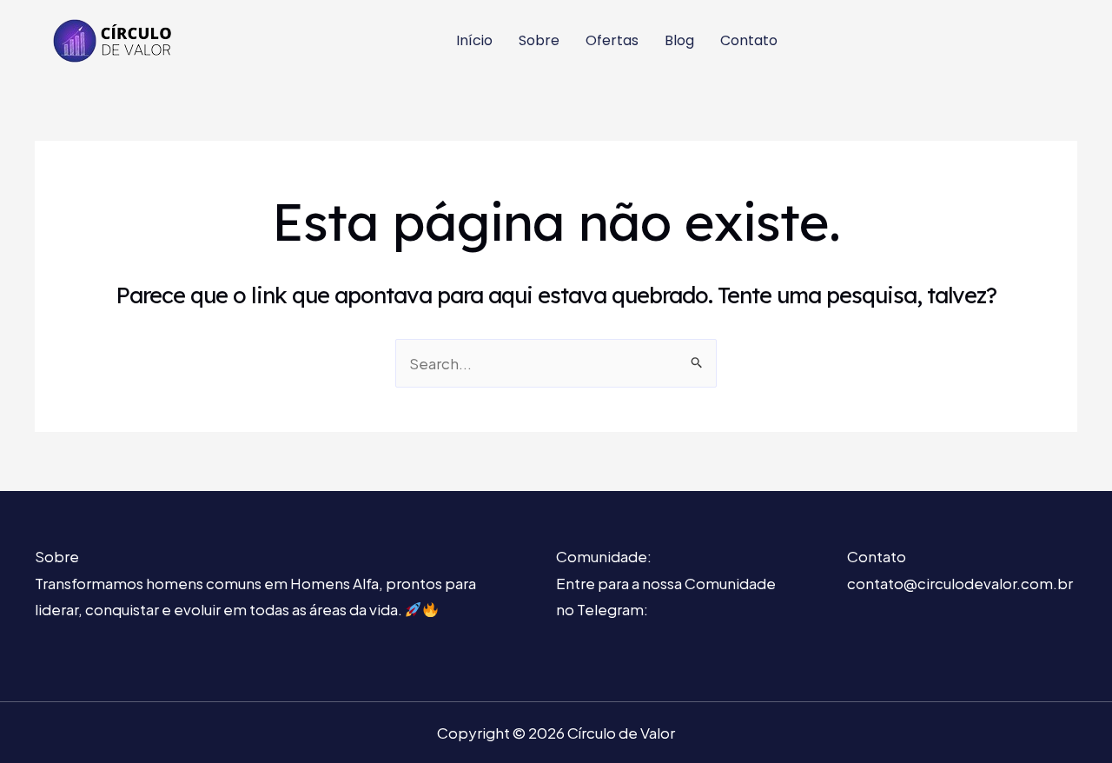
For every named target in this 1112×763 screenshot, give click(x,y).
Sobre (539, 40)
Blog (679, 40)
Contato (749, 40)
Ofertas (612, 40)
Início (474, 40)
